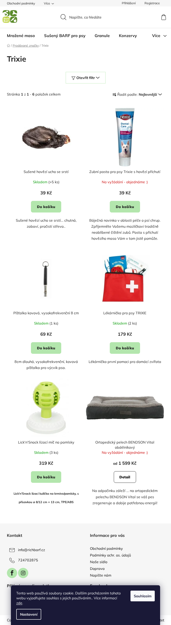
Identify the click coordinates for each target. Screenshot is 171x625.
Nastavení (28, 614)
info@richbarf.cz (31, 550)
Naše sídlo (98, 562)
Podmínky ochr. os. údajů (110, 555)
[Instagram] (23, 573)
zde (19, 603)
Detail (124, 477)
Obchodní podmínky (21, 3)
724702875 (28, 560)
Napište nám (100, 575)
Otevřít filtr (85, 77)
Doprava (97, 568)
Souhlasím (142, 596)
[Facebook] (12, 573)
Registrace (152, 3)
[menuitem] (20, 35)
